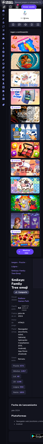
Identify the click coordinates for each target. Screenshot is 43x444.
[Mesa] (3, 83)
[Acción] (3, 44)
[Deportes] (3, 68)
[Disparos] (3, 71)
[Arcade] (3, 48)
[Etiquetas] (3, 105)
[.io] (3, 79)
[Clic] (3, 60)
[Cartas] (3, 56)
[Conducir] (3, 64)
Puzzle (22, 262)
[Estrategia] (3, 75)
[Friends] (4, 7)
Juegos (14, 262)
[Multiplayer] (3, 34)
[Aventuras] (3, 52)
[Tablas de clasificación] (3, 38)
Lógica (14, 266)
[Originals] (3, 30)
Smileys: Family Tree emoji (18, 272)
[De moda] (3, 22)
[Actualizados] (3, 26)
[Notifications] (17, 7)
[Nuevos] (3, 19)
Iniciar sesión (29, 7)
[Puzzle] (3, 91)
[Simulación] (3, 95)
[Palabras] (3, 87)
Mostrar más (26, 251)
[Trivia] (3, 99)
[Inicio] (3, 11)
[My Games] (10, 7)
